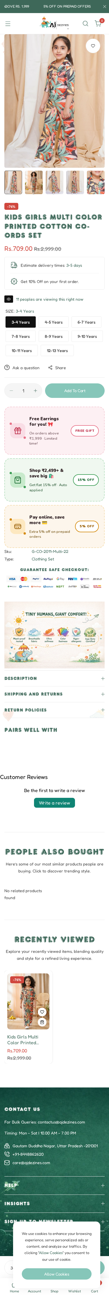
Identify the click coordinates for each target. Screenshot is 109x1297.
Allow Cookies (56, 1273)
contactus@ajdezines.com (61, 1121)
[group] (54, 101)
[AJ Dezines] (54, 23)
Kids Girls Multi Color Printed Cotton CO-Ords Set (24, 1039)
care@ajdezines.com (31, 1162)
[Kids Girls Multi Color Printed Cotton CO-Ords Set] (28, 1001)
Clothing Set (43, 558)
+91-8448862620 (28, 1154)
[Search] (85, 23)
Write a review (54, 803)
